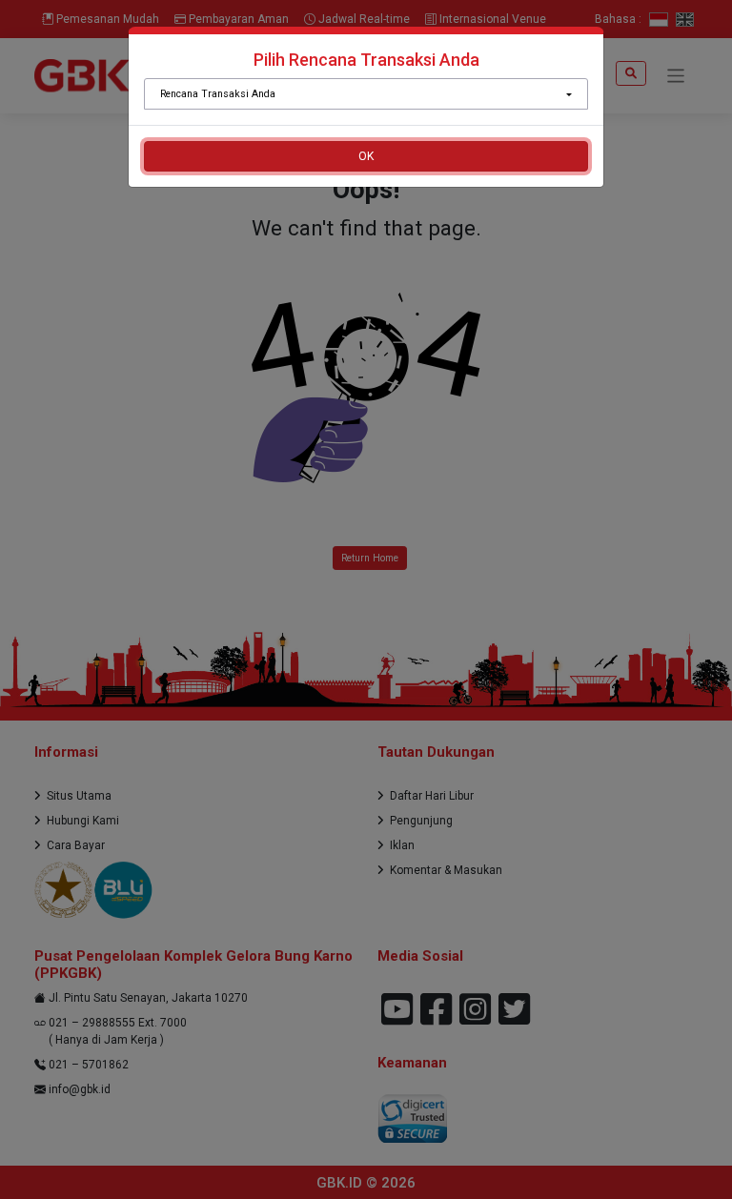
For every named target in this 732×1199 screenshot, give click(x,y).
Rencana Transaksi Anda (217, 94)
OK (366, 156)
